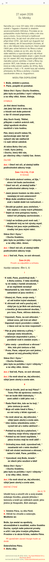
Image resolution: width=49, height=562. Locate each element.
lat (6, 3)
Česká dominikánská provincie (34, 559)
